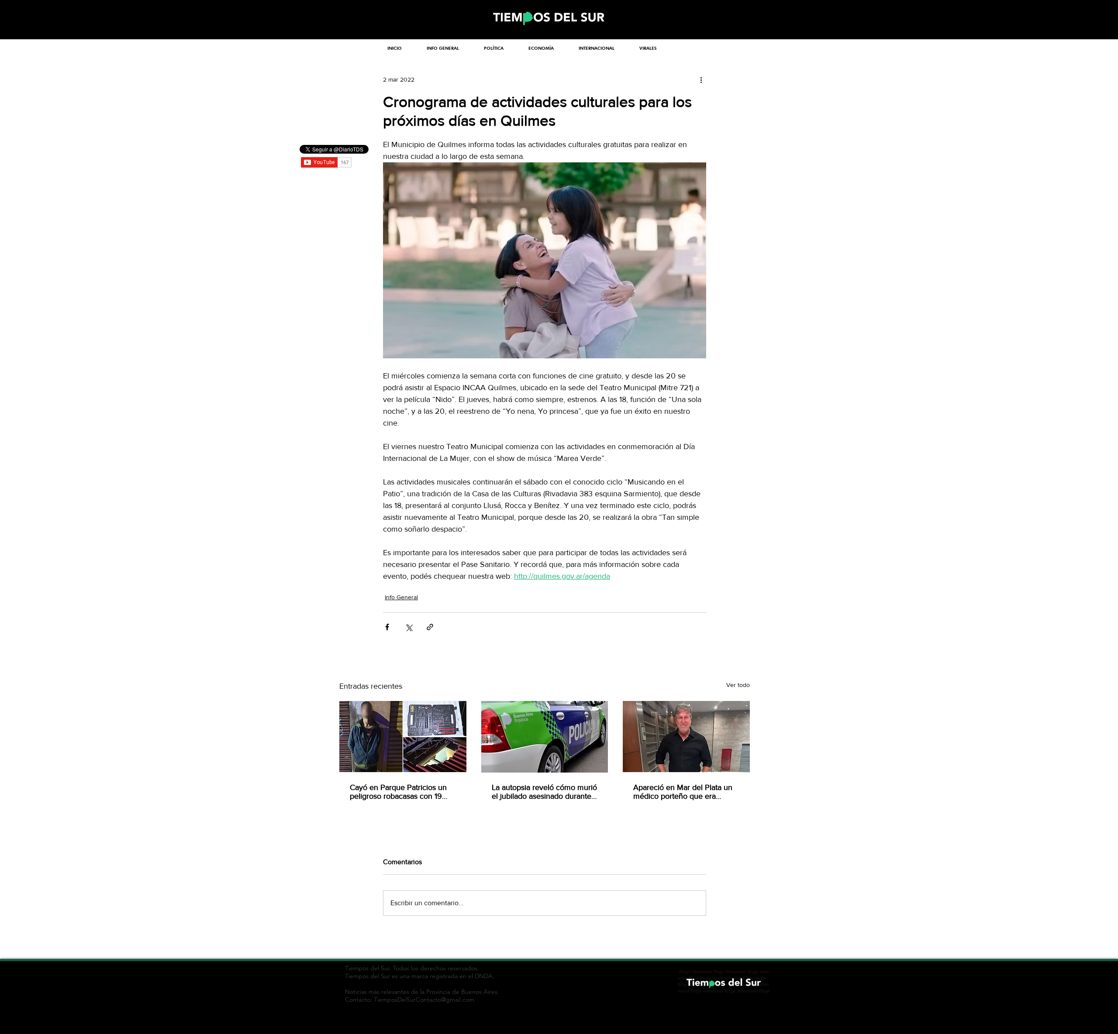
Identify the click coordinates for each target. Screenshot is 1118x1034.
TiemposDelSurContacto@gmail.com (424, 999)
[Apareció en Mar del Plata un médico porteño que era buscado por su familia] (686, 736)
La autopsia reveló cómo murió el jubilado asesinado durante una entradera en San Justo (544, 791)
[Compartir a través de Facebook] (387, 627)
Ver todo (738, 684)
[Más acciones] (701, 79)
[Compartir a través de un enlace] (430, 627)
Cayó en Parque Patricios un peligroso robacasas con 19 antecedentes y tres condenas (401, 791)
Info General (401, 597)
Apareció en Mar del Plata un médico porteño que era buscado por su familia (682, 791)
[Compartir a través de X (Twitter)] (408, 627)
